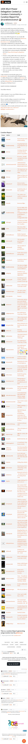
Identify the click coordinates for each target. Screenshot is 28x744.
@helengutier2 (10, 443)
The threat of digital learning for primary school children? (22, 267)
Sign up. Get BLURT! (13, 664)
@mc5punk (9, 533)
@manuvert (9, 341)
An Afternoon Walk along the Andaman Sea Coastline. (22, 222)
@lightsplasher (10, 313)
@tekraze (19, 633)
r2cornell (11, 644)
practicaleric (4, 671)
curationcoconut (23, 644)
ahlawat (4, 689)
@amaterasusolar (10, 402)
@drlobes (8, 595)
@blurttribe (9, 336)
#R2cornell (9, 712)
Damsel (19, 296)
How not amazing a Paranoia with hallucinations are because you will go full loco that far (22, 514)
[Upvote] (2, 653)
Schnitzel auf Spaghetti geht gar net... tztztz (22, 551)
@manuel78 (9, 617)
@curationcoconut (5, 42)
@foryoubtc (9, 158)
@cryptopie (9, 491)
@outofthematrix (7, 674)
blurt (12, 642)
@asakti (8, 139)
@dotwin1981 (9, 456)
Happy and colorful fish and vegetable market (22, 388)
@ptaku (8, 462)
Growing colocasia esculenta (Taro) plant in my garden (22, 152)
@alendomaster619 (11, 164)
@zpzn (8, 406)
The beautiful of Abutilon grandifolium (21, 247)
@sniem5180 (9, 564)
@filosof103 (9, 285)
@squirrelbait (9, 319)
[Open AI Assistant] (24, 741)
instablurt (21, 642)
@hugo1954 (9, 368)
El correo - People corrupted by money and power (22, 158)
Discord (13, 736)
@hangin (8, 171)
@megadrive (4, 76)
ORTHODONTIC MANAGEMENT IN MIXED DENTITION (22, 164)
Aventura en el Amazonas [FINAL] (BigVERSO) (22, 273)
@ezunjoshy (9, 296)
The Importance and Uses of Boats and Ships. (22, 170)
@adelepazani (10, 381)
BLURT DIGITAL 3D (22, 439)
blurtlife (16, 642)
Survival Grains (21, 612)
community (18, 646)
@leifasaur (23, 38)
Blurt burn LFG (21, 623)
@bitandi (8, 551)
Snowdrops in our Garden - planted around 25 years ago (22, 279)
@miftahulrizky (10, 145)
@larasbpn (9, 375)
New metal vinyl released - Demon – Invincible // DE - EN (22, 601)
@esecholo (9, 467)
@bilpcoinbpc (9, 623)
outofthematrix (8, 23)
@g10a (8, 481)
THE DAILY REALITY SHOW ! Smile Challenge (22, 336)
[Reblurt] (22, 649)
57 (15, 653)
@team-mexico (10, 578)
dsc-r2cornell (4, 709)
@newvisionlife (10, 357)
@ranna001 (9, 190)
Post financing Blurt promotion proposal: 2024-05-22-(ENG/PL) (22, 448)
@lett (7, 228)
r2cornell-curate (5, 644)
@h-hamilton (9, 388)
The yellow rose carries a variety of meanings (22, 196)
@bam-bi (8, 330)
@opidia (8, 439)
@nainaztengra (10, 291)
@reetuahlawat (10, 429)
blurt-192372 (7, 642)
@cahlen (8, 612)
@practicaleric (10, 349)
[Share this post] (24, 649)
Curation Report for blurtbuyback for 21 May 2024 (22, 607)
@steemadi (9, 241)
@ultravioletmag (10, 424)
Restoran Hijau (21, 203)
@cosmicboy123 (10, 571)
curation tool (17, 635)
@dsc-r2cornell (21, 711)
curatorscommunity (11, 646)
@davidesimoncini (11, 395)
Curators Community (11, 24)
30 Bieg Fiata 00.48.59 (22, 462)
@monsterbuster (10, 601)
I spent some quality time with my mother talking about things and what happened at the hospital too (22, 524)
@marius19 (9, 184)
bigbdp (3, 698)
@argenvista (9, 415)
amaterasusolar (5, 680)
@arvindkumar (10, 235)
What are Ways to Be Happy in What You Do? (22, 177)
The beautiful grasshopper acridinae (20, 241)
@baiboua (8, 475)
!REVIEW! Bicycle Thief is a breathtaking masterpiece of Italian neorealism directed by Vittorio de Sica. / (22, 415)
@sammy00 (9, 279)
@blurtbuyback (10, 608)
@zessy (8, 152)
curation (16, 644)
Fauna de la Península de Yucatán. (20, 571)
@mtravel (8, 304)
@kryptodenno (9, 81)
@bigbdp (8, 273)
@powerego (9, 434)
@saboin (22, 78)
